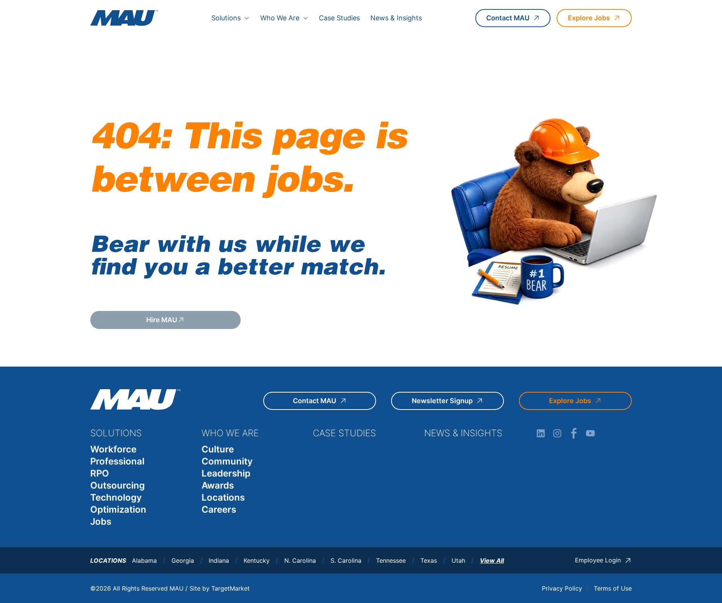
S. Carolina (346, 560)
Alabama (144, 560)
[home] (124, 18)
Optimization (118, 509)
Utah (458, 560)
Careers (219, 509)
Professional (117, 461)
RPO (99, 473)
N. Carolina (300, 560)
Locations (223, 497)
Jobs (100, 521)
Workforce (113, 449)
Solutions (226, 18)
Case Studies (339, 18)
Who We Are (279, 18)
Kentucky (257, 560)
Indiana (219, 560)
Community (227, 461)
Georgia (182, 560)
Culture (218, 449)
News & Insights (396, 18)
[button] (230, 18)
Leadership (226, 473)
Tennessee (391, 560)
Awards (218, 485)
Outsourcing (117, 485)
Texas (428, 560)
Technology (116, 497)
